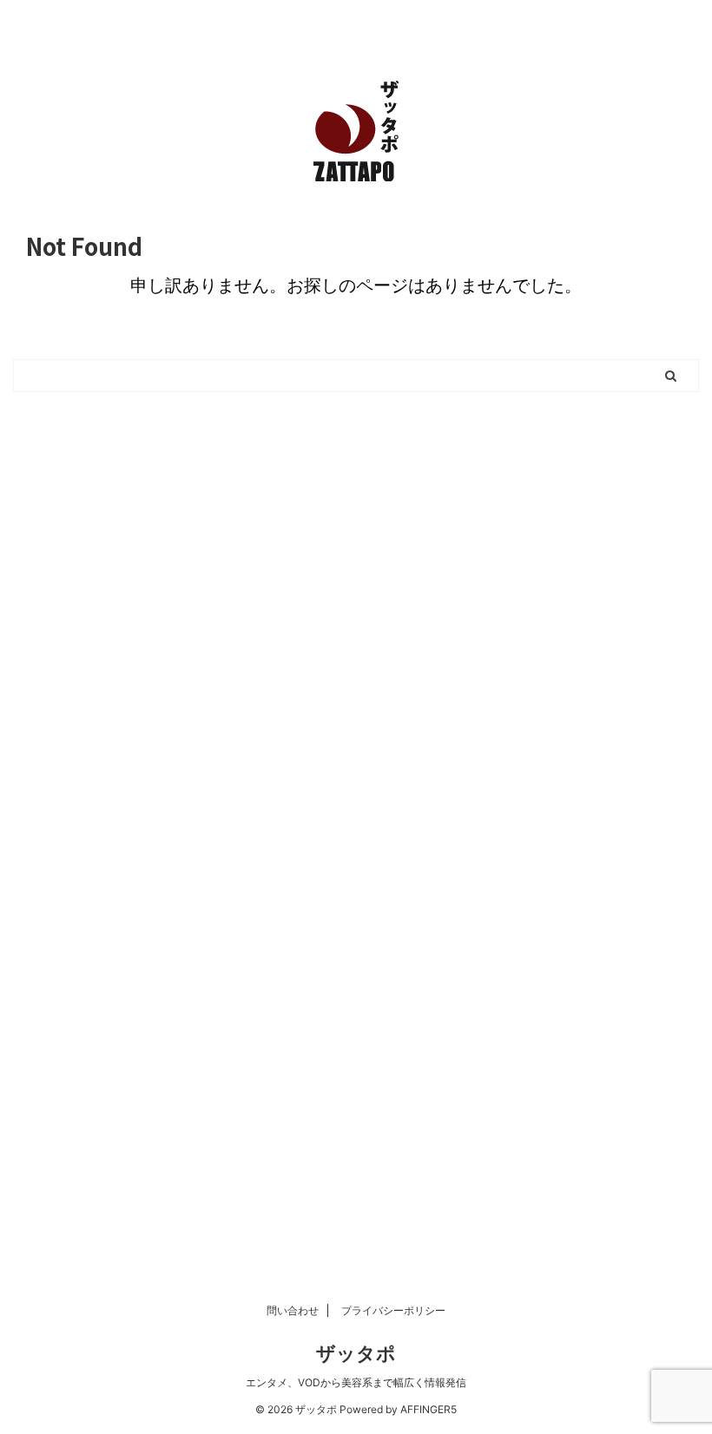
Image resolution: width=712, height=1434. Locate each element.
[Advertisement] (356, 623)
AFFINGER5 (428, 1409)
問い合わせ (293, 1310)
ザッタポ (356, 1353)
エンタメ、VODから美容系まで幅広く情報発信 (356, 1382)
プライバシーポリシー (393, 1310)
